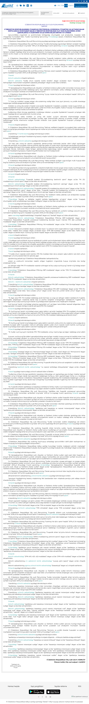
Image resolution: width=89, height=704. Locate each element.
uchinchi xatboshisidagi (25, 592)
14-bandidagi (12, 547)
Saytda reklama (60, 686)
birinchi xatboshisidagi (16, 179)
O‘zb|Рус (71, 5)
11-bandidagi (12, 541)
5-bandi (11, 99)
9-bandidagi (12, 270)
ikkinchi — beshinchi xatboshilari (19, 282)
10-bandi (11, 274)
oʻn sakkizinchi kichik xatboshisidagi (38, 561)
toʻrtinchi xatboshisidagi (26, 508)
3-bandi (11, 229)
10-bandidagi (12, 655)
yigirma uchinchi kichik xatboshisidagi (38, 565)
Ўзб (62, 5)
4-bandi (11, 235)
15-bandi (11, 295)
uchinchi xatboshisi (24, 141)
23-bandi (11, 165)
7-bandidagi (12, 644)
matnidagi (15, 215)
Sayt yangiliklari (37, 686)
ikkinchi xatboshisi (15, 81)
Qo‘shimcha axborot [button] (68, 13)
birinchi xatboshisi (14, 78)
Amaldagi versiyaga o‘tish (77, 22)
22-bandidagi (12, 347)
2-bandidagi (12, 224)
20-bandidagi (13, 343)
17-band (11, 85)
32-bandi (11, 483)
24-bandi (64, 46)
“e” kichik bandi (22, 134)
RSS (79, 686)
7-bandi (10, 75)
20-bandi (11, 153)
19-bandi (11, 329)
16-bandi (11, 309)
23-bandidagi (12, 352)
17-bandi (11, 125)
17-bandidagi (12, 199)
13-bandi (11, 601)
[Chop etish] (31, 5)
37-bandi (11, 413)
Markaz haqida (13, 686)
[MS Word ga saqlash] (27, 5)
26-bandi (69, 60)
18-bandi (11, 320)
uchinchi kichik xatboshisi (40, 476)
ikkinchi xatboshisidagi (16, 184)
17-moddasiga (53, 37)
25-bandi (11, 177)
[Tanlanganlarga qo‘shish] (17, 5)
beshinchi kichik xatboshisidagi (28, 367)
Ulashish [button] (82, 13)
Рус (59, 5)
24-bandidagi (13, 356)
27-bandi (17, 523)
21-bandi (11, 204)
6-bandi (11, 249)
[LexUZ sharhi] (24, 5)
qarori (44, 73)
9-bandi (11, 371)
